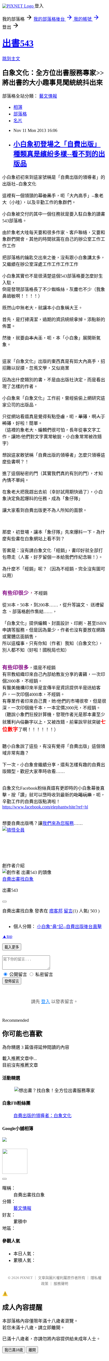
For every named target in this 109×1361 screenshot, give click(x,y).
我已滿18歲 (13, 1350)
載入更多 (11, 947)
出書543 (18, 43)
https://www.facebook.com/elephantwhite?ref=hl (45, 806)
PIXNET (26, 1278)
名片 (17, 120)
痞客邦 (56, 911)
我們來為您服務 (58, 823)
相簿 (17, 107)
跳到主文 (11, 58)
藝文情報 (48, 96)
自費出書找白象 (18, 879)
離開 (32, 1350)
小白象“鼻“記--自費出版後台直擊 (69, 926)
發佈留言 (11, 981)
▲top (7, 936)
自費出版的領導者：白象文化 (42, 1115)
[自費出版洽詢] (13, 830)
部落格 (20, 114)
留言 (68, 911)
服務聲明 (61, 1283)
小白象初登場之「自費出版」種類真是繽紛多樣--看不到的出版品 (59, 154)
